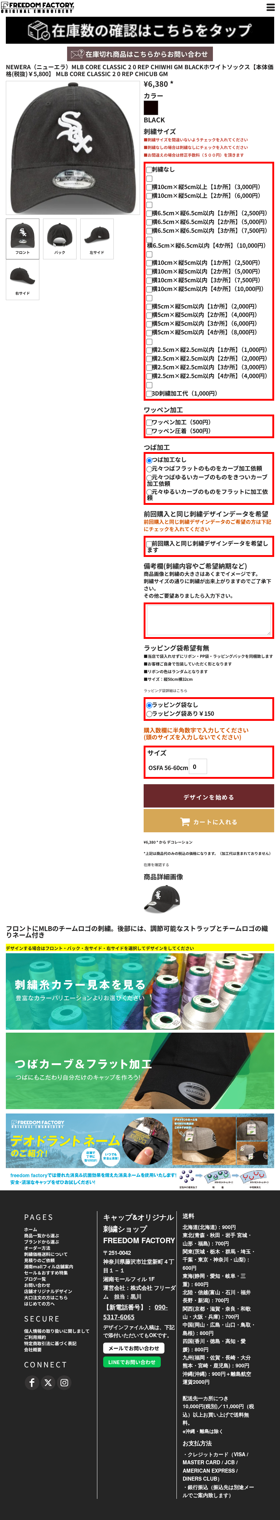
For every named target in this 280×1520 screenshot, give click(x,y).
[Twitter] (48, 1382)
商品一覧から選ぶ (41, 1235)
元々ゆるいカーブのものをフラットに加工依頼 (207, 494)
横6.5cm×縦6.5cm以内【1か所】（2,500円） (211, 212)
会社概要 (33, 1349)
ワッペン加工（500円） (183, 421)
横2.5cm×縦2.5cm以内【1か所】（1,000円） (211, 349)
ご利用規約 (35, 1337)
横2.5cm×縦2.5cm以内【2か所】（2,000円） (211, 358)
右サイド (22, 293)
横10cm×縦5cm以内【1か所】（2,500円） (208, 262)
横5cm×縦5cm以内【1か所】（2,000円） (206, 306)
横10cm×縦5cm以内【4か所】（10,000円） (209, 288)
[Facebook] (32, 1382)
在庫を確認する (156, 864)
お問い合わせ (37, 1285)
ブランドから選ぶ (41, 1241)
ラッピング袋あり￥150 (183, 713)
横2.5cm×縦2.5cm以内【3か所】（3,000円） (211, 366)
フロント (22, 252)
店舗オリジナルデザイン (48, 1291)
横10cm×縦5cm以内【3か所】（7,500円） (208, 279)
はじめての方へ (39, 1303)
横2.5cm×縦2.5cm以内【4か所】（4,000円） (211, 375)
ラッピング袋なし (175, 704)
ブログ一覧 (35, 1279)
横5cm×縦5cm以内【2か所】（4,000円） (206, 314)
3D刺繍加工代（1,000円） (186, 393)
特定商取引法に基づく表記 (50, 1343)
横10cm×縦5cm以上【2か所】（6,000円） (208, 195)
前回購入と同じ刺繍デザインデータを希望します (207, 546)
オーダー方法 (37, 1248)
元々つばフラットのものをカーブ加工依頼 (207, 468)
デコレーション (179, 842)
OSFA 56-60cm (168, 767)
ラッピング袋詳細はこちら (165, 690)
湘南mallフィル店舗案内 (48, 1266)
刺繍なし (163, 169)
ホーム (30, 1229)
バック (59, 252)
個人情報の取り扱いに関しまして (57, 1331)
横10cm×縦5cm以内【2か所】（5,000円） (208, 271)
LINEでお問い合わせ (132, 1362)
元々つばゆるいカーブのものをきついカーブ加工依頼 (207, 479)
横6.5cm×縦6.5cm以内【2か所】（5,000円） (211, 221)
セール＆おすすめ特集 (46, 1272)
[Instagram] (64, 1382)
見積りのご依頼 (39, 1260)
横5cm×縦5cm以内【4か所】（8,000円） (206, 331)
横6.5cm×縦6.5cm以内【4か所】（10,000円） (208, 245)
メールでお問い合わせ (133, 1348)
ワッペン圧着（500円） (183, 430)
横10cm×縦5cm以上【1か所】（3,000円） (208, 186)
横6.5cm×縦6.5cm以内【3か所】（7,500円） (211, 230)
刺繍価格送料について (46, 1254)
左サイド (97, 252)
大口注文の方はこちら (46, 1297)
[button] (140, 54)
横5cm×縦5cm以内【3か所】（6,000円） (206, 323)
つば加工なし (169, 459)
